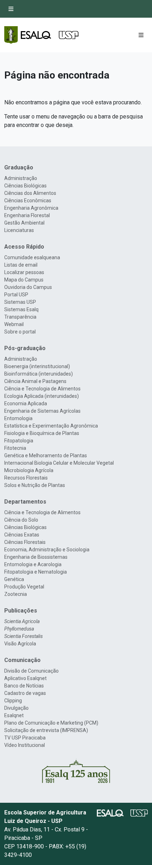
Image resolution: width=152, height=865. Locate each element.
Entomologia (18, 418)
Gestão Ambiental (24, 223)
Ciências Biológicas (25, 185)
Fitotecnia (15, 448)
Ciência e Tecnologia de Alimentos (42, 388)
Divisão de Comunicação (31, 671)
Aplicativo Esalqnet (25, 678)
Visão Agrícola (20, 643)
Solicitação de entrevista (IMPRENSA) (46, 730)
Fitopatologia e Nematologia (35, 572)
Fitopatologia (18, 440)
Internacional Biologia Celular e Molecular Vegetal (59, 463)
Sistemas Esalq (21, 309)
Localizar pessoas (24, 272)
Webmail (14, 324)
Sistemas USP (20, 302)
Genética (14, 579)
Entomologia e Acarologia (33, 564)
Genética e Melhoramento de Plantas (45, 455)
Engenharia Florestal (27, 215)
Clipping (13, 700)
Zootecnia (15, 594)
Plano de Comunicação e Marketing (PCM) (51, 723)
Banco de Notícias (24, 686)
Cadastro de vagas (25, 693)
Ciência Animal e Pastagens (35, 381)
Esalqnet (14, 715)
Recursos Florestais (26, 478)
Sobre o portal (20, 332)
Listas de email (20, 265)
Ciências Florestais (25, 542)
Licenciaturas (19, 230)
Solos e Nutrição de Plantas (34, 485)
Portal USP (16, 294)
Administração (20, 178)
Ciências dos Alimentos (30, 193)
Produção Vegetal (24, 587)
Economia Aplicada (25, 403)
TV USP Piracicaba (25, 738)
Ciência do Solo (21, 520)
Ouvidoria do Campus (28, 287)
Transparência (20, 317)
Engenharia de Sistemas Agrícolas (42, 411)
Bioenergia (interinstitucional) (37, 366)
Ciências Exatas (21, 535)
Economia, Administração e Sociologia (46, 549)
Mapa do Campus (23, 280)
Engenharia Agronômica (31, 208)
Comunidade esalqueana (32, 257)
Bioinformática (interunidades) (38, 374)
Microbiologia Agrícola (28, 470)
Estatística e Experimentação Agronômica (51, 426)
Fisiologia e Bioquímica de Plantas (41, 433)
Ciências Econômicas (27, 200)
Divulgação (16, 708)
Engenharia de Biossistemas (36, 557)
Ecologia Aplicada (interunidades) (41, 396)
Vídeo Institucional (24, 745)
